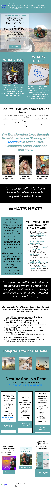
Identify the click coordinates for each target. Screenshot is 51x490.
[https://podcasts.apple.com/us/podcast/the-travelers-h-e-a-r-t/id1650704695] (9, 463)
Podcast (35, 5)
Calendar (36, 7)
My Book (41, 5)
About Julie (28, 5)
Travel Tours (28, 7)
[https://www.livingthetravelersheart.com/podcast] (3, 6)
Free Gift (42, 7)
